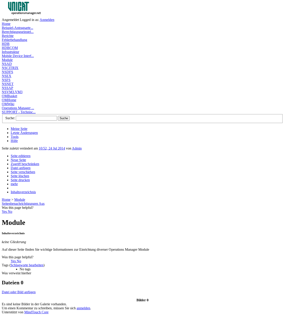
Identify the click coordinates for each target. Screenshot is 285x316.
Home (6, 199)
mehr (14, 184)
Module (19, 199)
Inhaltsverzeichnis (23, 192)
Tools (14, 137)
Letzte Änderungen (24, 133)
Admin (77, 148)
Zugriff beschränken (25, 164)
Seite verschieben (23, 172)
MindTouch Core (36, 312)
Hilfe (14, 141)
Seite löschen (20, 176)
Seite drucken (20, 180)
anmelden (83, 308)
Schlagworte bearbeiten (26, 265)
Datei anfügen (21, 168)
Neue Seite (18, 160)
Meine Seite (19, 129)
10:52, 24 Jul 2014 (52, 148)
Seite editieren (21, 156)
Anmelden (47, 20)
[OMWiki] (33, 16)
